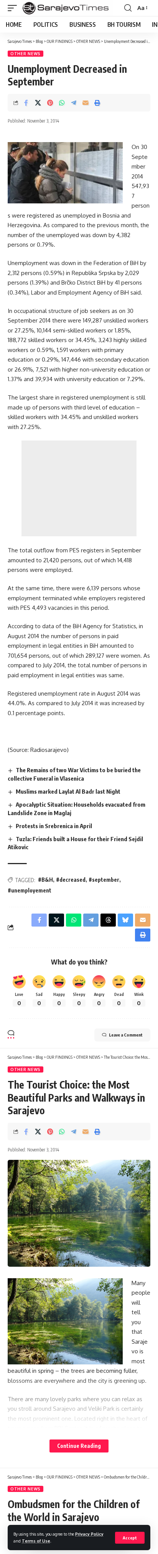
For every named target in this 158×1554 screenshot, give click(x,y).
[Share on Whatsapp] (61, 103)
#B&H (45, 879)
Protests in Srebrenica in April (54, 825)
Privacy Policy (89, 1533)
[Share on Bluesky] (125, 920)
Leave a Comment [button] (126, 1034)
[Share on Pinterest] (49, 103)
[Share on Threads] (108, 920)
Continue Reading (79, 1446)
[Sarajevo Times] (67, 8)
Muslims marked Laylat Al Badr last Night (68, 791)
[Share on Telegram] (73, 103)
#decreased (71, 879)
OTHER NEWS (25, 53)
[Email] (85, 103)
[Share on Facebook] (26, 103)
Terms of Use (36, 1540)
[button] (130, 1538)
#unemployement (29, 890)
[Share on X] (38, 103)
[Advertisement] (79, 488)
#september (104, 879)
